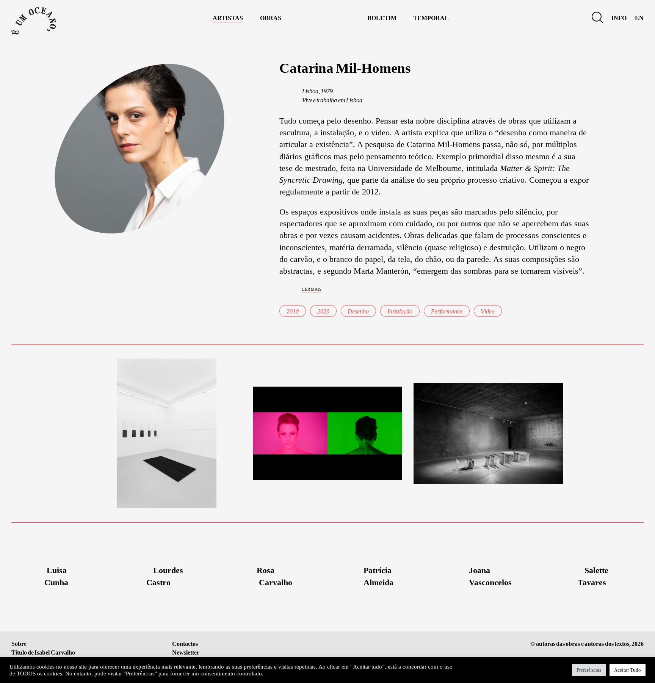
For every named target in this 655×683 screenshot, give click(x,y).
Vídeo (488, 311)
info (619, 17)
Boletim (381, 17)
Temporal (431, 17)
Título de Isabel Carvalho (43, 652)
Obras (270, 17)
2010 (293, 311)
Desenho (358, 311)
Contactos (185, 643)
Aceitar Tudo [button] (627, 670)
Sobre (19, 643)
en (639, 17)
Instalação (399, 311)
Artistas (228, 17)
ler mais (311, 288)
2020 (323, 311)
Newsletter (185, 652)
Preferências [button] (589, 670)
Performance (446, 311)
